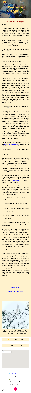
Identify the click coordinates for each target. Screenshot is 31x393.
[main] (16, 9)
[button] (1, 2)
